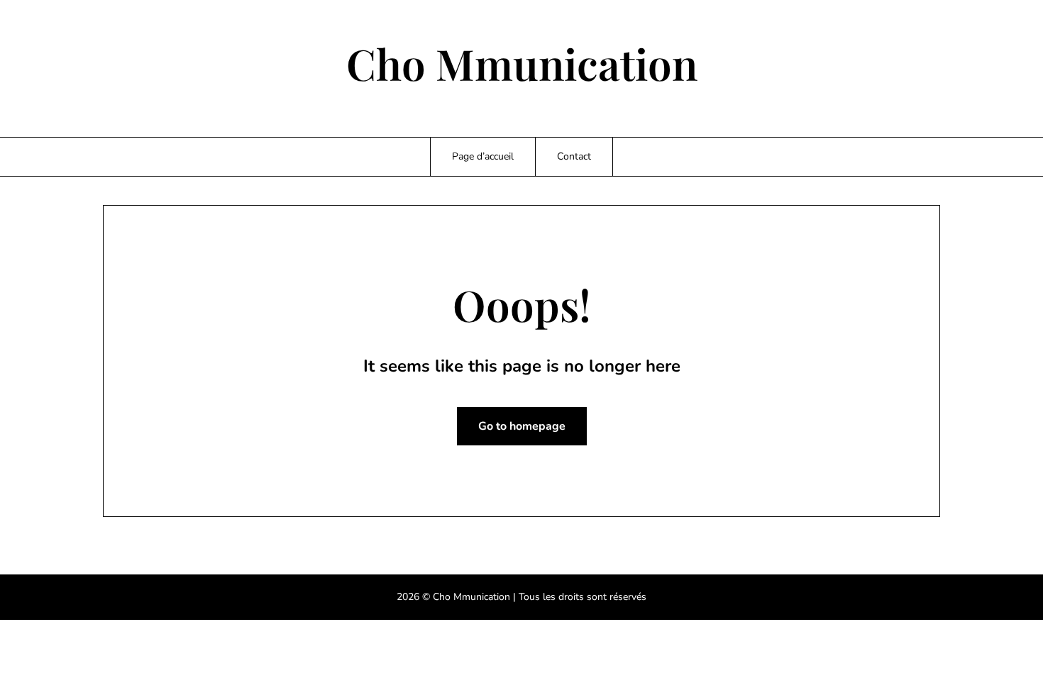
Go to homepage (521, 426)
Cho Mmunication (521, 63)
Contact (574, 156)
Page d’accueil (483, 156)
